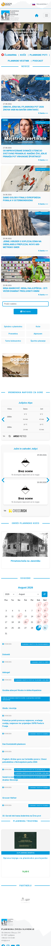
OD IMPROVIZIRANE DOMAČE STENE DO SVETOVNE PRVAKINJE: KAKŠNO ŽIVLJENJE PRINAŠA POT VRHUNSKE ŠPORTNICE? (25, 153)
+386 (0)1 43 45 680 (8, 938)
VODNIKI (25, 853)
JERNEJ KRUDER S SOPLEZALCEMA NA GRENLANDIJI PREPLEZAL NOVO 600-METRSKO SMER (22, 244)
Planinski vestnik (18, 60)
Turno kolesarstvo (13, 341)
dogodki (26, 578)
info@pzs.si (5, 940)
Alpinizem (38, 334)
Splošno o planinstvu (13, 326)
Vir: (4, 436)
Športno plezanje (38, 341)
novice (25, 66)
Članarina (10, 55)
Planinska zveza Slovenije (18, 929)
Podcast (38, 60)
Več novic (26, 311)
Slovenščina (41, 4)
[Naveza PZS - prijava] (7, 4)
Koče (23, 55)
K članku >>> (43, 113)
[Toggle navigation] (46, 15)
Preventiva (13, 334)
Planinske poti (38, 55)
